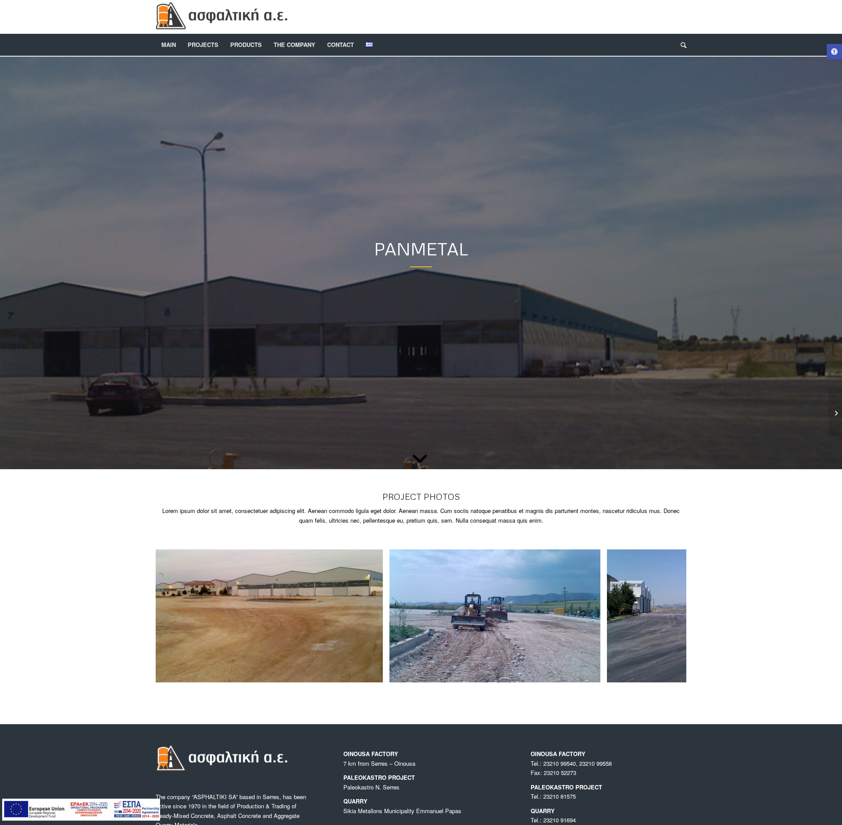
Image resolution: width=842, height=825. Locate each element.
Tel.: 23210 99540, (555, 763)
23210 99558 (595, 763)
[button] (834, 51)
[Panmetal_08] (590, 672)
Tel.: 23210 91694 (553, 820)
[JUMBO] (835, 412)
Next (666, 616)
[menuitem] (169, 45)
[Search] (680, 45)
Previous (175, 616)
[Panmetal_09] (373, 672)
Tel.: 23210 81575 (553, 796)
